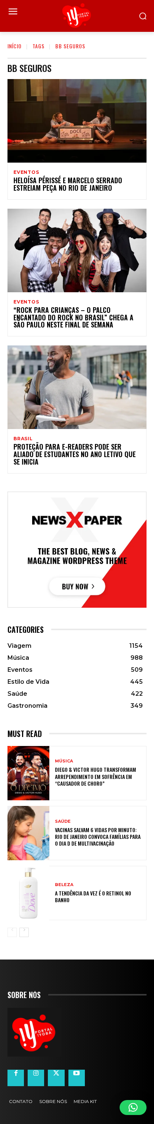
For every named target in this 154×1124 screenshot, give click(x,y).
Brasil (23, 438)
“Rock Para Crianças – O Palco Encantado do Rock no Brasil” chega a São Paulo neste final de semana (73, 317)
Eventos (26, 172)
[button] (133, 1107)
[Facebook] (15, 1078)
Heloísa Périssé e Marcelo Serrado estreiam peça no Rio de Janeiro (67, 184)
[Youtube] (76, 1078)
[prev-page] (12, 932)
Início (14, 46)
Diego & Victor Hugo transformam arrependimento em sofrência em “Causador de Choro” (95, 776)
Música (64, 761)
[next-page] (24, 932)
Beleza (64, 885)
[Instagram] (36, 1078)
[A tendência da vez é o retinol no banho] (28, 893)
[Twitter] (56, 1078)
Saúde (63, 821)
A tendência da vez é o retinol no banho (93, 896)
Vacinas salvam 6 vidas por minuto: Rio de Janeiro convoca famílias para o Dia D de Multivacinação (98, 836)
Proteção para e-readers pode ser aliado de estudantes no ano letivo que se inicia (74, 454)
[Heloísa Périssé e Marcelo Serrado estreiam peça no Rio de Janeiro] (77, 121)
